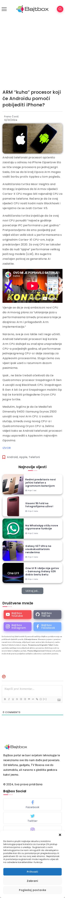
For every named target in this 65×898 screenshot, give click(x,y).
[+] (45, 699)
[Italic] (9, 699)
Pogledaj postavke (32, 890)
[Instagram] (17, 626)
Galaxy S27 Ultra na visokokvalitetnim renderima (38, 549)
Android (12, 457)
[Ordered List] (21, 699)
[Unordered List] (25, 699)
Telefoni (34, 457)
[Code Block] (33, 699)
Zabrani (32, 881)
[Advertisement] (32, 52)
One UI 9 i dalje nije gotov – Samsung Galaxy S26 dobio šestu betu (42, 571)
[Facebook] (47, 626)
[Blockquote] (29, 699)
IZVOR (6, 448)
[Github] (47, 614)
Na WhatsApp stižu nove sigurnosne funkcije (41, 527)
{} (41, 699)
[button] (60, 834)
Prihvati (32, 871)
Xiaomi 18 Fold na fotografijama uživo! (39, 505)
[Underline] (13, 699)
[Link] (37, 699)
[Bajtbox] (32, 9)
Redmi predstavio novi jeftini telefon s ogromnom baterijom (40, 482)
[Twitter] (33, 818)
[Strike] (17, 699)
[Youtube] (17, 614)
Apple (23, 457)
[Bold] (5, 699)
